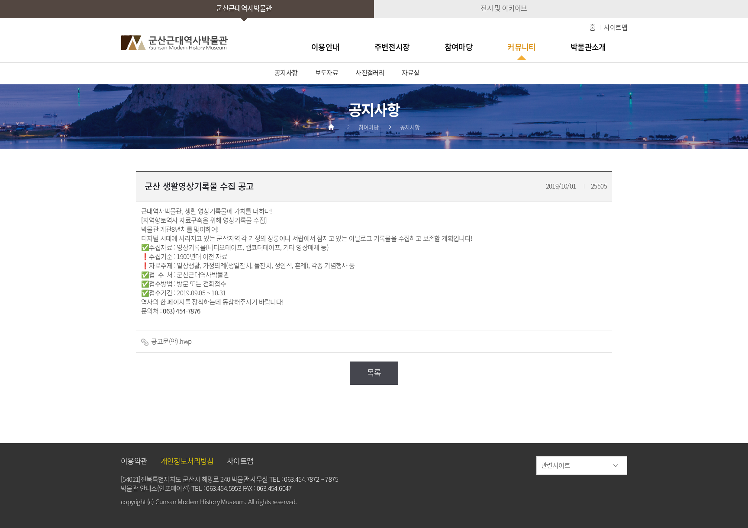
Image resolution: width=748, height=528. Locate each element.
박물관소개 (588, 47)
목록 (374, 372)
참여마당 (459, 47)
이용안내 (325, 47)
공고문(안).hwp (170, 341)
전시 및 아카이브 (503, 8)
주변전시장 (392, 47)
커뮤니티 (521, 47)
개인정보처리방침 (187, 460)
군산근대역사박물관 (244, 8)
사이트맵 (615, 27)
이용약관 (134, 460)
